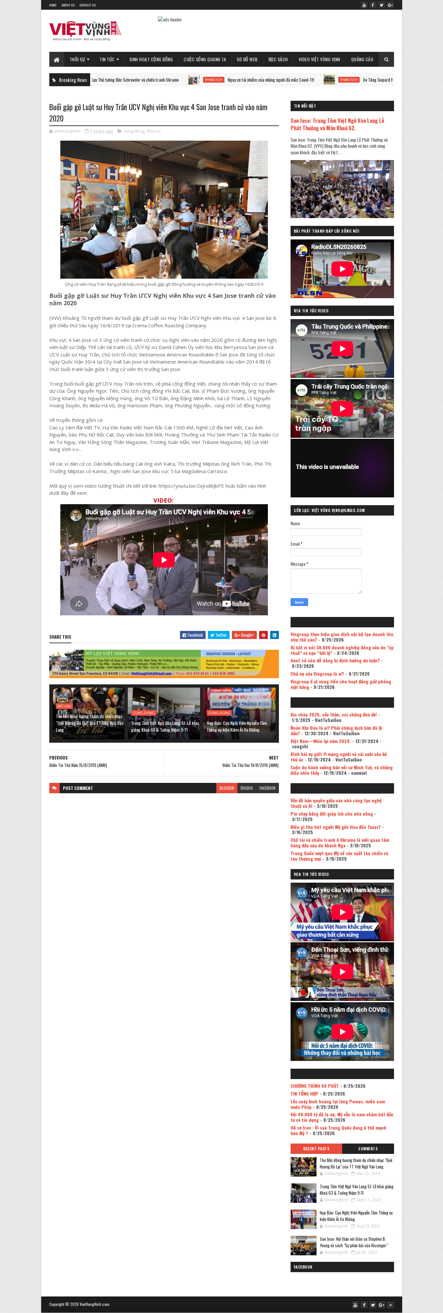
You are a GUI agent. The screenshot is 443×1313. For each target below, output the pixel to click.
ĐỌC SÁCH (278, 59)
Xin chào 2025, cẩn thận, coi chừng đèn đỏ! (334, 714)
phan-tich (166, 79)
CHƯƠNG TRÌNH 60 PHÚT (315, 1085)
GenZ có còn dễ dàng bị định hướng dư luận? (335, 660)
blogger (227, 788)
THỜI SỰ (77, 59)
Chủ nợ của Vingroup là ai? (317, 673)
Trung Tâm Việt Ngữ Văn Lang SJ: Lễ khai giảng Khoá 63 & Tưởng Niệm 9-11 (164, 726)
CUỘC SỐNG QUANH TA (205, 59)
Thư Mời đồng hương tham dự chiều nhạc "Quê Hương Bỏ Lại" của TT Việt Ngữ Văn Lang (89, 723)
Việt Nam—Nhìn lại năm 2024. (321, 741)
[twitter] (381, 4)
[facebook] (373, 4)
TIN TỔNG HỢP (304, 1093)
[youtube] (364, 4)
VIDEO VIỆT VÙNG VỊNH (320, 59)
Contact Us (87, 5)
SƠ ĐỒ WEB (247, 59)
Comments (367, 1148)
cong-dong (134, 131)
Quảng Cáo (362, 59)
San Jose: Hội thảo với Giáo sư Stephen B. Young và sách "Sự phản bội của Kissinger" (354, 1242)
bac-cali (64, 706)
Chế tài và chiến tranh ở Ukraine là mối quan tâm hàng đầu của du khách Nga (340, 842)
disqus (247, 788)
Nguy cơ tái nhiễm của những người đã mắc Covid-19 (224, 79)
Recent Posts (316, 1148)
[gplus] (390, 4)
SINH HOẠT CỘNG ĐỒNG (151, 59)
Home (53, 5)
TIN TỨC (107, 59)
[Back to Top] (390, 1304)
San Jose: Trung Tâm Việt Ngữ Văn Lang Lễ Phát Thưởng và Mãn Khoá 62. (337, 124)
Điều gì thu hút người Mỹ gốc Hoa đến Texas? (336, 826)
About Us (68, 5)
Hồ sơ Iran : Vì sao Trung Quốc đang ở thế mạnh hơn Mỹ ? (338, 1130)
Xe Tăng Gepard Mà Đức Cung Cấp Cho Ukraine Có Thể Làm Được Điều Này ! (379, 79)
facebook (267, 788)
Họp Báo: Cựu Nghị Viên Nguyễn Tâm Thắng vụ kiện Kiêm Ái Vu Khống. (237, 726)
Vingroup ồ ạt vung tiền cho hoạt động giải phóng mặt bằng (341, 684)
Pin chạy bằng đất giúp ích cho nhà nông (332, 813)
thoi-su (154, 131)
